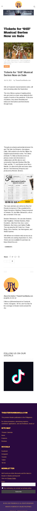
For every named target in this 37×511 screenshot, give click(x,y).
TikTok (3, 462)
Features (4, 438)
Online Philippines (25, 506)
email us (31, 423)
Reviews (4, 441)
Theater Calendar (7, 432)
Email (3, 481)
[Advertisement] (18, 125)
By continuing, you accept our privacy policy (17, 488)
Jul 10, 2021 (8, 80)
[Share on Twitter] (12, 257)
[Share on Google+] (15, 257)
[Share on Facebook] (10, 257)
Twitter (3, 459)
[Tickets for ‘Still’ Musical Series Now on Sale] (18, 284)
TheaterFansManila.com (23, 80)
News (3, 435)
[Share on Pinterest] (19, 257)
